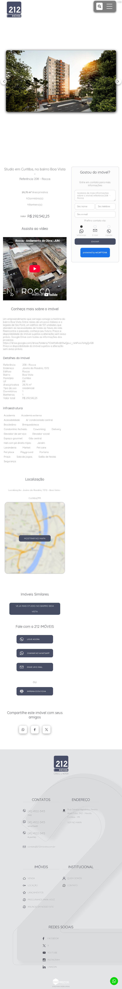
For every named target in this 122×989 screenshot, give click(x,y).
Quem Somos (74, 878)
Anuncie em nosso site (41, 906)
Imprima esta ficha (36, 691)
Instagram (53, 959)
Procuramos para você (41, 899)
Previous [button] (4, 81)
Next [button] (118, 81)
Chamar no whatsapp (38, 653)
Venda (31, 878)
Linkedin (52, 966)
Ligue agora (33, 639)
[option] (61, 81)
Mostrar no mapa (34, 538)
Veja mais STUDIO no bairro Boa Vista (35, 609)
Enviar (95, 241)
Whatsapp (23, 730)
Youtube (52, 952)
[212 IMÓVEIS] (27, 9)
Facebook (35, 730)
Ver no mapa (74, 822)
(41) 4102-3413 (36, 812)
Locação (33, 885)
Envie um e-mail (34, 667)
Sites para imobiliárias (61, 986)
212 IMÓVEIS (61, 764)
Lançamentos (36, 892)
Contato (72, 885)
